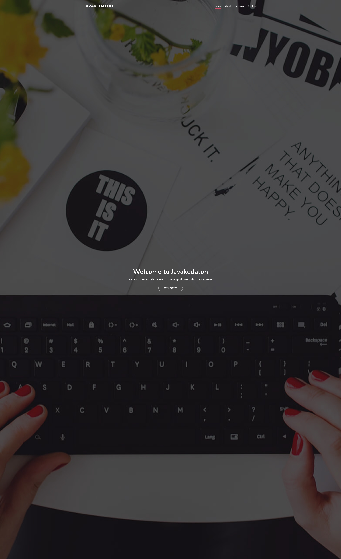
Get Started (170, 288)
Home (218, 6)
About (228, 6)
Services (240, 6)
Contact (252, 6)
